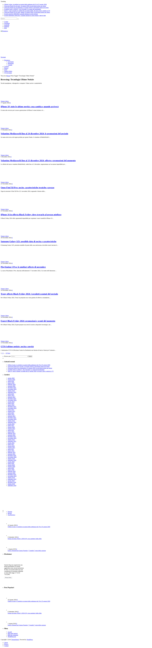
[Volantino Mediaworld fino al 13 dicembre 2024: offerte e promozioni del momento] (24, 155)
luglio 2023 (11, 409)
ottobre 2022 (11, 420)
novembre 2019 (12, 476)
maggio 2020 (11, 466)
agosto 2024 (11, 402)
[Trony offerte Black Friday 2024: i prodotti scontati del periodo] (24, 288)
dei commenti (13, 635)
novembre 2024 (12, 400)
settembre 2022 (12, 422)
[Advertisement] (53, 44)
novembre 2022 (12, 419)
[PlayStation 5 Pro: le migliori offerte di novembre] (22, 261)
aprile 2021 (11, 449)
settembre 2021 (12, 441)
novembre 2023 (12, 408)
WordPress (30, 639)
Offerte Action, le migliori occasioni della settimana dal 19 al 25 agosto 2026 (25, 4)
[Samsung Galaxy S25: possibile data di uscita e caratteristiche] (21, 236)
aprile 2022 (11, 430)
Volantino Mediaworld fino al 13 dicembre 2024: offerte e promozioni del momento (38, 160)
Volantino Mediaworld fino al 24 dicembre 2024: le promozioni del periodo (34, 133)
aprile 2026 (11, 381)
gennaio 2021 (11, 454)
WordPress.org (12, 636)
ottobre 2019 (11, 477)
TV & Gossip (8, 73)
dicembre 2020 (12, 455)
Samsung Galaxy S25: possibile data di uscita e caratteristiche (28, 241)
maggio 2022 (11, 428)
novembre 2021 (12, 438)
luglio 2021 (11, 444)
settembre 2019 (12, 479)
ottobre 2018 (11, 484)
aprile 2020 (11, 468)
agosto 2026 (11, 378)
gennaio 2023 (11, 416)
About (6, 642)
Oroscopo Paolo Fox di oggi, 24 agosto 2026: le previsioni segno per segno (25, 6)
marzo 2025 (11, 395)
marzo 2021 (11, 451)
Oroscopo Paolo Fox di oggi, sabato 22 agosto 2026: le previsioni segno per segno (27, 12)
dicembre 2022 (12, 417)
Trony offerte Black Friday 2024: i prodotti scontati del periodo (29, 294)
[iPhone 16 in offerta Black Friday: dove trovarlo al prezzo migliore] (24, 209)
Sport (5, 69)
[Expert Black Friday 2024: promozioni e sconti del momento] (24, 315)
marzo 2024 (11, 405)
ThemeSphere (15, 639)
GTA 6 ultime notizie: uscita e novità (17, 346)
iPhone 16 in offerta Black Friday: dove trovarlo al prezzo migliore (31, 214)
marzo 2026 (11, 383)
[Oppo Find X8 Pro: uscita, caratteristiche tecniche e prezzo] (24, 182)
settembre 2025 (12, 392)
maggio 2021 (11, 447)
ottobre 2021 (11, 439)
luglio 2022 (11, 425)
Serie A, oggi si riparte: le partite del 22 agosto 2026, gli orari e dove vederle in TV (27, 10)
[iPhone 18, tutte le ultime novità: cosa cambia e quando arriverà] (24, 101)
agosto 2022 (11, 424)
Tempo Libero (8, 71)
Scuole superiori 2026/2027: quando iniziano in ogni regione (21, 14)
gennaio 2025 (11, 397)
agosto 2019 (11, 481)
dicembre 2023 (12, 406)
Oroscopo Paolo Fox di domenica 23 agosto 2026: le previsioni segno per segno (26, 7)
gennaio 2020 (11, 473)
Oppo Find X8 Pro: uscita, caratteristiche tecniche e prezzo (27, 187)
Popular (10, 511)
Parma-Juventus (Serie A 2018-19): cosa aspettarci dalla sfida (25, 538)
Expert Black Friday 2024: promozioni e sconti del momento (28, 321)
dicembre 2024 (12, 398)
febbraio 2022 (11, 433)
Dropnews (7, 60)
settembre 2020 (12, 460)
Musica (6, 68)
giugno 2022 (11, 427)
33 (6, 353)
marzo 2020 (11, 469)
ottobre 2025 (11, 390)
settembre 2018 (12, 485)
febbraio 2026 (11, 384)
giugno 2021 (11, 446)
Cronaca (6, 66)
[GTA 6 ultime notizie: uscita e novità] (22, 341)
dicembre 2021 (12, 436)
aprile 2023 (11, 413)
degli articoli (13, 633)
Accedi (10, 632)
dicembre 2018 (12, 482)
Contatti (10, 65)
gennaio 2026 (11, 386)
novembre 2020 (12, 457)
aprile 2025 (11, 394)
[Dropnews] (4, 31)
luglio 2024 (11, 403)
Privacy (6, 644)
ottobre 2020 (11, 458)
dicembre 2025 (12, 387)
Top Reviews (11, 515)
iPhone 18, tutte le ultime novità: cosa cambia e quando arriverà (30, 106)
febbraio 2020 (11, 471)
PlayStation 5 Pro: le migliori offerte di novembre (23, 267)
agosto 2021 (11, 443)
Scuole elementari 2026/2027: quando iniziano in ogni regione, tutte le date (25, 15)
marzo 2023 (11, 414)
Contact (6, 646)
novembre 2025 (12, 389)
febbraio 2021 (11, 452)
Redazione (11, 63)
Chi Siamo (11, 61)
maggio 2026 (11, 379)
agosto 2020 (11, 462)
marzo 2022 (11, 432)
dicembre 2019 (12, 474)
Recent (10, 513)
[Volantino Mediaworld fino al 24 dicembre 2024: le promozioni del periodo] (24, 128)
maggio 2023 (11, 411)
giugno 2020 (11, 465)
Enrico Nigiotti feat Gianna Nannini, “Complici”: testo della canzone (27, 550)
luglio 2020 (11, 463)
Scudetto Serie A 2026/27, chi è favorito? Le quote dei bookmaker (22, 9)
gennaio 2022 (11, 435)
